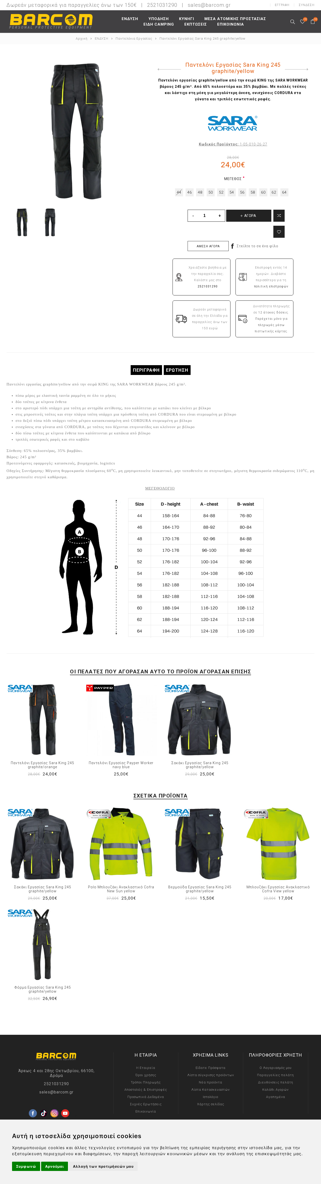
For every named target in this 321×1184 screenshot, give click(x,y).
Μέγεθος (233, 179)
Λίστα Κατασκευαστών (210, 1089)
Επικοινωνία (145, 1111)
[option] (22, 222)
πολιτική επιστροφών (271, 286)
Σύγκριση (279, 216)
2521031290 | (166, 5)
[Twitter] (44, 1105)
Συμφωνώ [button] (26, 1166)
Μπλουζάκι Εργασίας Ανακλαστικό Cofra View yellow (278, 889)
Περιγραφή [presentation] (146, 370)
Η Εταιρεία (145, 1068)
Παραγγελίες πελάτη (275, 1075)
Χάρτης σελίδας (210, 1104)
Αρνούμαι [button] (54, 1166)
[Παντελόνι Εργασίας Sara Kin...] (168, 69)
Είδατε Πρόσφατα (210, 1068)
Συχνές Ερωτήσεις (146, 1104)
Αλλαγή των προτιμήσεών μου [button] (103, 1166)
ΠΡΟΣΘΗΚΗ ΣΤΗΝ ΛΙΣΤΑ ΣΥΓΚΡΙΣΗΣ (32, 720)
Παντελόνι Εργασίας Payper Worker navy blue (121, 765)
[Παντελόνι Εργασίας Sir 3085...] (297, 69)
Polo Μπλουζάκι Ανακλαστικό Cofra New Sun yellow (121, 889)
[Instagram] (54, 1105)
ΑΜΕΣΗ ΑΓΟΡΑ (208, 246)
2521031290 (56, 1083)
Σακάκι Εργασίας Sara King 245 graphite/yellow (199, 765)
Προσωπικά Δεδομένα (145, 1097)
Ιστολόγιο (210, 1097)
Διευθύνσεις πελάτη (275, 1082)
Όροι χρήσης (145, 1075)
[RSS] (76, 1116)
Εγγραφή (282, 5)
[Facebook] (33, 1105)
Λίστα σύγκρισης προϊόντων (210, 1075)
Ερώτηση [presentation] (177, 370)
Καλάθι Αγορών (275, 1089)
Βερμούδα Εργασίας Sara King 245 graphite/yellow (199, 889)
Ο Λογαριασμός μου (276, 1068)
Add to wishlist (279, 232)
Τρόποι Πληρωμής (146, 1082)
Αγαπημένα (43, 720)
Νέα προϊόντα (210, 1082)
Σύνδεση (306, 5)
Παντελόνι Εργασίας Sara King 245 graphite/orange (42, 765)
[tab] (146, 370)
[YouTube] (65, 1105)
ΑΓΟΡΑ (53, 720)
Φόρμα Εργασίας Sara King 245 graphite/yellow (42, 989)
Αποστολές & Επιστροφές (145, 1089)
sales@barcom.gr (209, 5)
